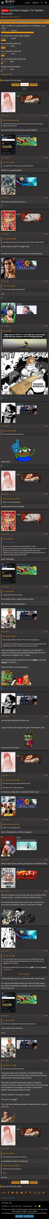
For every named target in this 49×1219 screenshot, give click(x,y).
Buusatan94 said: (8, 431)
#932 (46, 716)
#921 (46, 115)
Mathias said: (7, 1153)
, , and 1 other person (21, 398)
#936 (46, 891)
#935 (46, 860)
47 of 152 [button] (25, 84)
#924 (46, 234)
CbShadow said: (8, 636)
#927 (46, 426)
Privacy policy (27, 1206)
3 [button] (4, 69)
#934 (46, 820)
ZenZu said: (6, 539)
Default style (7, 1203)
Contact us (5, 1206)
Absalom (5, 17)
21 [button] (5, 38)
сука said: (6, 331)
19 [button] (5, 46)
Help (35, 1206)
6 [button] (4, 61)
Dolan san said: (8, 286)
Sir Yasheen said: (8, 239)
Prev (15, 84)
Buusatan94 (22, 176)
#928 (46, 494)
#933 (46, 775)
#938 (46, 1016)
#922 (46, 158)
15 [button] (5, 54)
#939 (46, 1061)
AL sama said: (7, 162)
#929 (46, 534)
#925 (46, 281)
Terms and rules (16, 1206)
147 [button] (5, 30)
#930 (46, 587)
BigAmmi (20, 869)
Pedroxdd (21, 259)
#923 (46, 198)
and (10, 688)
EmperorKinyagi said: (10, 120)
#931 (46, 631)
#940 (46, 1149)
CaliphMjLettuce (24, 797)
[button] (2, 2)
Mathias (20, 404)
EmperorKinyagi (24, 135)
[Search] (46, 2)
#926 (46, 326)
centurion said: (8, 956)
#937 (46, 951)
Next (33, 84)
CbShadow (21, 929)
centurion (21, 609)
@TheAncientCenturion (10, 542)
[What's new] (42, 2)
